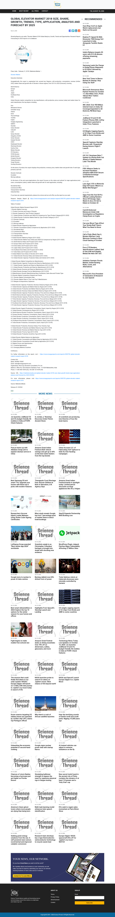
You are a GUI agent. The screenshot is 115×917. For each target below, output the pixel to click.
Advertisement (55, 899)
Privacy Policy (55, 897)
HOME (14, 11)
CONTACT (45, 11)
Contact (53, 902)
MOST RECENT (24, 11)
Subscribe (89, 903)
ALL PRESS (35, 11)
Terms (52, 894)
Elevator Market (15, 74)
